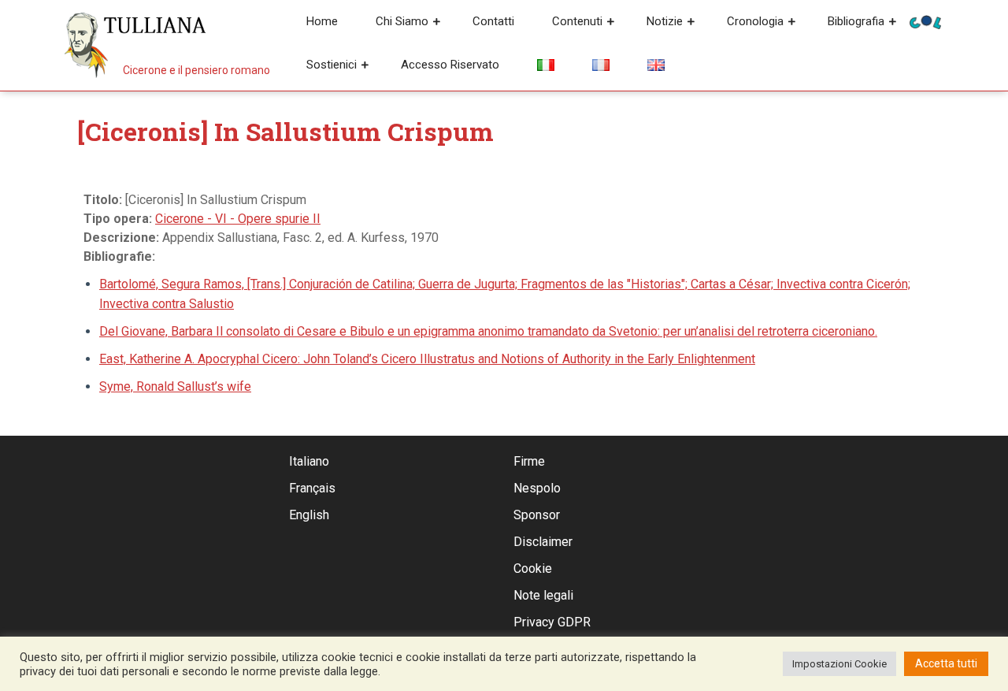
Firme (529, 461)
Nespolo (537, 488)
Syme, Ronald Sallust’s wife (175, 386)
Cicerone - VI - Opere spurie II (238, 218)
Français (312, 488)
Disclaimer (543, 541)
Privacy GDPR (552, 622)
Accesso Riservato (450, 65)
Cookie (532, 568)
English (309, 514)
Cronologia (755, 21)
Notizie (665, 21)
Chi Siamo (402, 21)
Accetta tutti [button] (946, 663)
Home (322, 21)
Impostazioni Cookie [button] (839, 664)
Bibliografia (856, 21)
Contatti (493, 21)
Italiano (309, 461)
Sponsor (536, 514)
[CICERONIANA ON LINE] (925, 20)
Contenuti (577, 21)
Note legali (543, 595)
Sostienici (331, 65)
